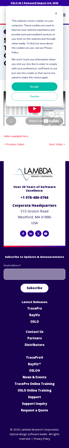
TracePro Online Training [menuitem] (35, 384)
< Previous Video (14, 144)
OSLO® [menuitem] (34, 370)
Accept (34, 86)
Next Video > (57, 144)
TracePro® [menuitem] (34, 357)
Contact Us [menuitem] (34, 332)
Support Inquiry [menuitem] (34, 403)
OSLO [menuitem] (34, 321)
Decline (34, 96)
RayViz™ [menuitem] (34, 364)
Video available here (16, 136)
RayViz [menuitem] (34, 315)
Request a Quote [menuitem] (34, 410)
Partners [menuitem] (34, 338)
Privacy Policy (42, 438)
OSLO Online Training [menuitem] (35, 390)
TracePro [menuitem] (34, 308)
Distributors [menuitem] (34, 345)
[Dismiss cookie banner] (56, 14)
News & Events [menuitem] (34, 377)
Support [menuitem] (34, 397)
